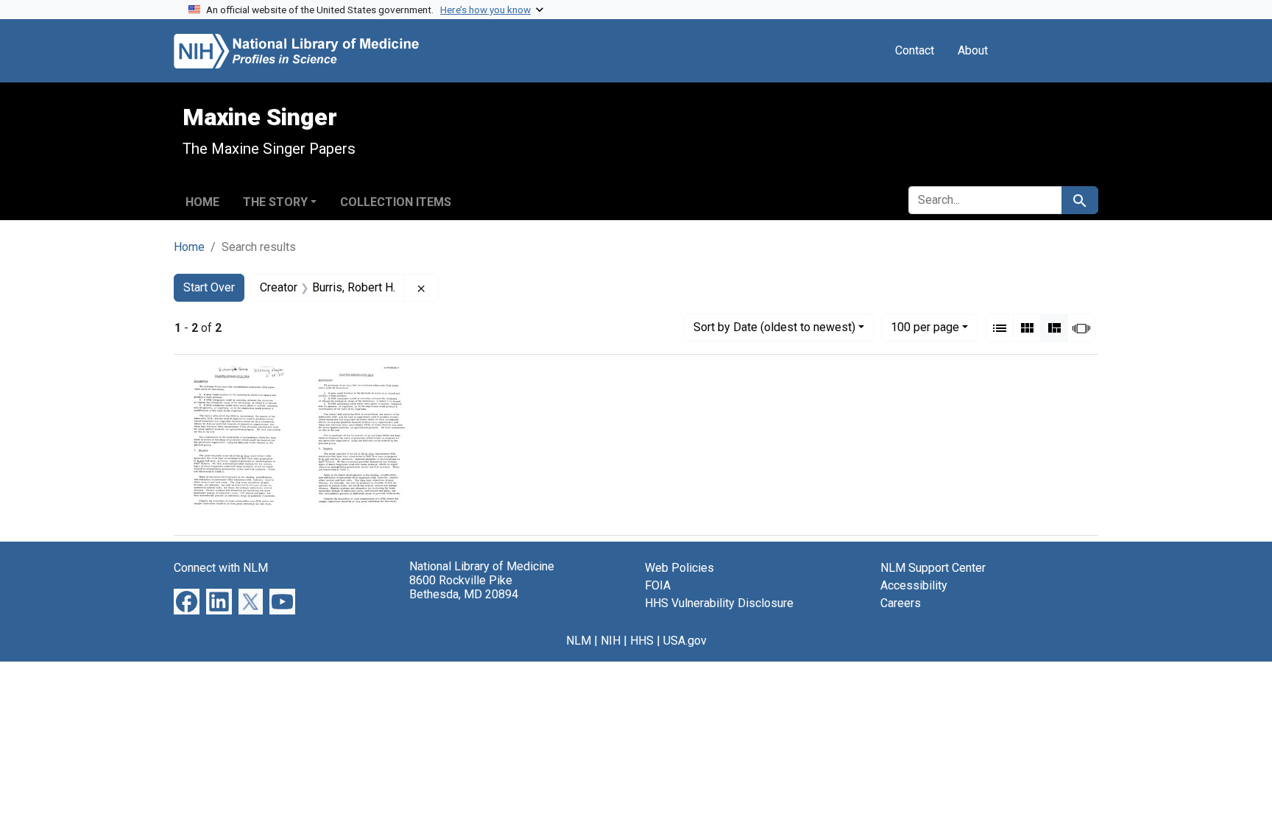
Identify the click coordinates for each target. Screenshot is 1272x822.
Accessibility (913, 585)
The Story (275, 202)
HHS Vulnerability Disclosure (719, 603)
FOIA (658, 585)
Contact (914, 50)
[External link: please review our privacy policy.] (186, 601)
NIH (611, 641)
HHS (642, 641)
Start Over (209, 287)
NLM (578, 641)
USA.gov (685, 641)
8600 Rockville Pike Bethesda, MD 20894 (463, 587)
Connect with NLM (221, 568)
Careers (900, 603)
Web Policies (679, 568)
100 (925, 326)
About (973, 50)
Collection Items (395, 202)
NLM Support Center (933, 568)
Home (202, 202)
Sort (774, 327)
